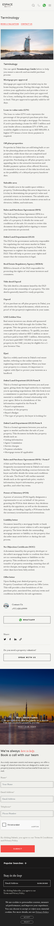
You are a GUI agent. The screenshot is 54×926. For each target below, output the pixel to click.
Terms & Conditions (43, 838)
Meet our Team (27, 727)
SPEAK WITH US (27, 657)
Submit (17, 849)
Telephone (6, 807)
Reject (27, 922)
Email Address (7, 792)
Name (4, 778)
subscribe (42, 883)
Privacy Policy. (11, 841)
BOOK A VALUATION (10, 24)
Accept (27, 917)
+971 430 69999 (19, 609)
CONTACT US (26, 24)
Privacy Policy (42, 912)
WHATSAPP (29, 620)
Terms (6, 893)
